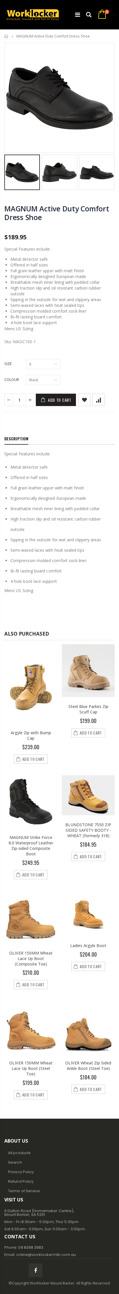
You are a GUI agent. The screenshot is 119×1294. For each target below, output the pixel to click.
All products (19, 1153)
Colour (11, 379)
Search (15, 1162)
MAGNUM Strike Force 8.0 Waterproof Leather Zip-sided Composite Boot (31, 846)
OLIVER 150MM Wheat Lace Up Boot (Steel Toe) (31, 1068)
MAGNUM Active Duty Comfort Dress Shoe (56, 213)
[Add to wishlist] (84, 400)
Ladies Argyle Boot (88, 945)
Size (8, 363)
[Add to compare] (98, 400)
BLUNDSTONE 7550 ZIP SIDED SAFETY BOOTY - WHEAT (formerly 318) (88, 830)
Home (6, 36)
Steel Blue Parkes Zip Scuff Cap (88, 709)
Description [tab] (16, 438)
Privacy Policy (21, 1172)
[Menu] (77, 14)
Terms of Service (24, 1191)
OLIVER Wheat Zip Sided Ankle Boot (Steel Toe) (88, 1065)
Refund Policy (21, 1181)
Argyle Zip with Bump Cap (31, 735)
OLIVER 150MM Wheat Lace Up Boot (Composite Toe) (31, 958)
